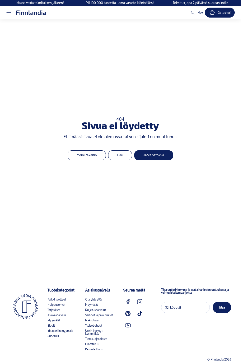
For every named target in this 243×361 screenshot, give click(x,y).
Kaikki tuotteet (56, 299)
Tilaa (222, 307)
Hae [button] (120, 155)
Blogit (51, 325)
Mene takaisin (87, 155)
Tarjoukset (53, 310)
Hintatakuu (92, 344)
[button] (9, 12)
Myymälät (53, 320)
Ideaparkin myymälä (60, 331)
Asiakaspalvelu (56, 315)
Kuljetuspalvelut (95, 310)
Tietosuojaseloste (96, 339)
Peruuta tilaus (94, 349)
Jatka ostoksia (153, 155)
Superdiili (53, 336)
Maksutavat (92, 320)
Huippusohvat (56, 304)
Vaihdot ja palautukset (99, 315)
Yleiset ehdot (93, 325)
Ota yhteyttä (93, 299)
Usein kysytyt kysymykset (94, 332)
